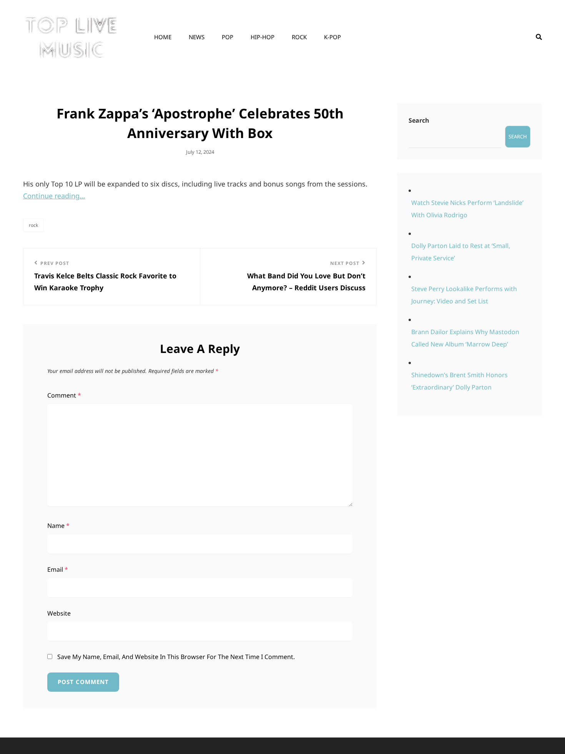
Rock (299, 37)
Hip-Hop (262, 37)
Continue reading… (54, 195)
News (196, 37)
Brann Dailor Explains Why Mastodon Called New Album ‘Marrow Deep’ (465, 338)
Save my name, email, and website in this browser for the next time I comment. (176, 656)
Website (59, 613)
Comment (64, 395)
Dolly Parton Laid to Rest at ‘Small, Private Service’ (460, 251)
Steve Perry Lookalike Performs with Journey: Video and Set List (464, 295)
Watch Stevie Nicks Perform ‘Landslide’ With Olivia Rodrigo (467, 208)
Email (57, 569)
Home (162, 37)
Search (419, 120)
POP (227, 37)
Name (58, 525)
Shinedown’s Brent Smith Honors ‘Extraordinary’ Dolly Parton (459, 381)
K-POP (332, 37)
